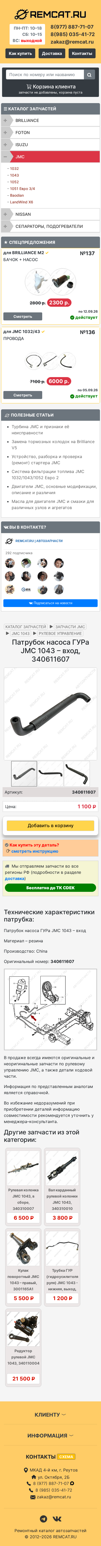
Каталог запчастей (25, 627)
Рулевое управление (60, 633)
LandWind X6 (21, 202)
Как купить (20, 53)
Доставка (52, 53)
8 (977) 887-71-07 (51, 1483)
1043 (14, 175)
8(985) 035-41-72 (73, 34)
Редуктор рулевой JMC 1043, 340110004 (23, 1357)
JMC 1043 (21, 633)
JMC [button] (20, 156)
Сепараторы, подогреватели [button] (49, 226)
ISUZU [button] (22, 144)
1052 (14, 182)
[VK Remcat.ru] (57, 1518)
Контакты (82, 53)
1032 (14, 168)
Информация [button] (48, 1436)
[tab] (50, 120)
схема (66, 1456)
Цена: (10, 806)
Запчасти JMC (70, 627)
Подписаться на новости (52, 603)
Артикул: (14, 792)
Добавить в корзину (51, 825)
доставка (14, 878)
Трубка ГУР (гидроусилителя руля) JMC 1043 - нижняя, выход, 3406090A (62, 1282)
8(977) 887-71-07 (72, 27)
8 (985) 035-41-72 (53, 1490)
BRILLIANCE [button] (27, 120)
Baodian (17, 195)
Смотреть (22, 316)
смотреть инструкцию (34, 851)
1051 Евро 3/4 (22, 188)
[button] (92, 714)
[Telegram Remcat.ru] (43, 1518)
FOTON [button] (23, 132)
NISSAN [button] (23, 214)
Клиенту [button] (48, 1415)
